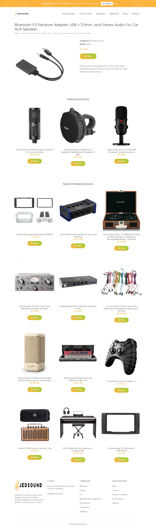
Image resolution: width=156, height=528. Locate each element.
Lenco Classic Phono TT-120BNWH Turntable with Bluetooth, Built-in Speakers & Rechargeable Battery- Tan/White (121, 236)
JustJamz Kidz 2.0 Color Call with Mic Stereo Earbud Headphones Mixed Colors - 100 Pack (121, 308)
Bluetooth (114, 13)
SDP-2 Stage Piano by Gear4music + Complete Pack (78, 449)
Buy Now (88, 56)
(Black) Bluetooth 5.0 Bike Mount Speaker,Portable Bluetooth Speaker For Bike (78, 152)
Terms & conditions (119, 494)
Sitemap (115, 503)
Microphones (68, 13)
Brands (135, 13)
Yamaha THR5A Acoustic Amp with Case (35, 448)
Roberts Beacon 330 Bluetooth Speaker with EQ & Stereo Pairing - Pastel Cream (34, 379)
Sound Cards (85, 13)
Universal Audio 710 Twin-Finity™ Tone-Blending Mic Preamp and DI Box (35, 307)
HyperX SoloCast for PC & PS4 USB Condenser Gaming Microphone (121, 151)
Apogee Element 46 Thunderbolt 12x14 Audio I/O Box (78, 307)
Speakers (100, 13)
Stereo (101, 41)
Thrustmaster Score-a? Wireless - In (121, 381)
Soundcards (84, 507)
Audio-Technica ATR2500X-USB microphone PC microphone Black (34, 151)
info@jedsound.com (55, 494)
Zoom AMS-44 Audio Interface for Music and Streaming (78, 235)
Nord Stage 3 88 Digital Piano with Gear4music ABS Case (78, 379)
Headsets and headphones (90, 499)
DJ (81, 494)
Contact (115, 490)
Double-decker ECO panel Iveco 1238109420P (121, 449)
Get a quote (106, 3)
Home (17, 33)
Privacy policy (117, 499)
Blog (125, 13)
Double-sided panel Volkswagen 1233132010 (34, 234)
